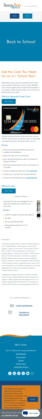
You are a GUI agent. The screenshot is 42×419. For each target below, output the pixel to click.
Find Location (21, 357)
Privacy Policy (21, 364)
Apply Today (10, 101)
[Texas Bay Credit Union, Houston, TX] (12, 6)
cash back (33, 171)
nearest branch (31, 178)
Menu (27, 16)
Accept (32, 399)
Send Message (21, 354)
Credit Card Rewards (24, 306)
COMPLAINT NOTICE (21, 367)
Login (14, 16)
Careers (21, 360)
